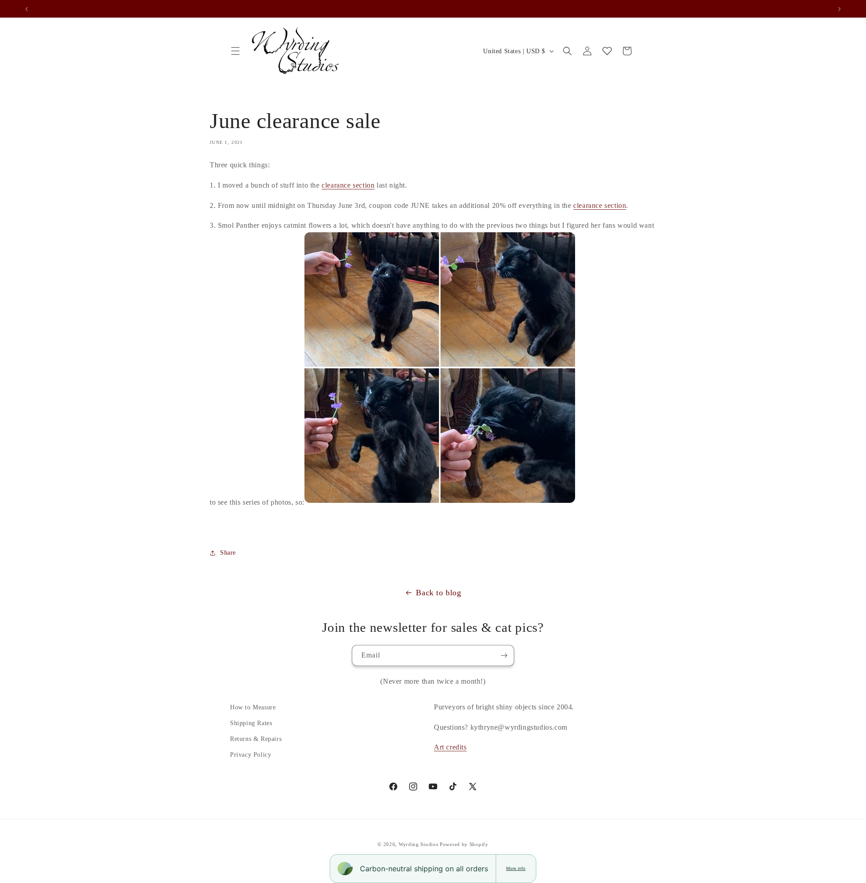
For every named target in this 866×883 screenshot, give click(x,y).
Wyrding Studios (418, 844)
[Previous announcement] (27, 9)
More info (515, 868)
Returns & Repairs (255, 739)
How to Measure (253, 707)
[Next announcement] (839, 9)
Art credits (450, 747)
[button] (235, 51)
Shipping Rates (251, 723)
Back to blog (438, 592)
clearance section (348, 185)
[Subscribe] (504, 655)
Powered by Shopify (464, 844)
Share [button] (228, 552)
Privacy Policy (250, 754)
